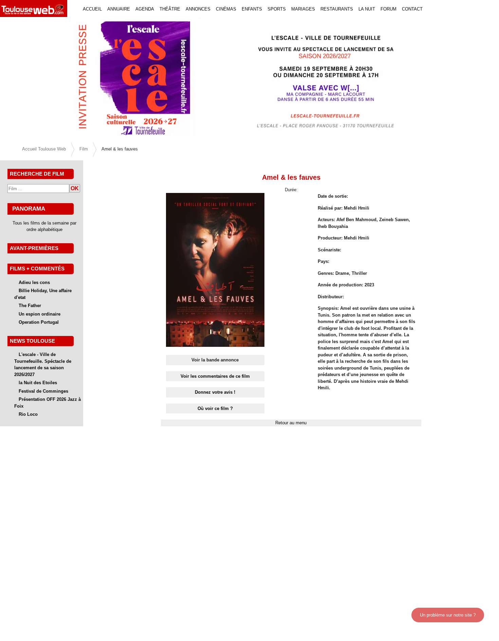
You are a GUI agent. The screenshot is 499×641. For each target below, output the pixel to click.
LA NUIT (366, 9)
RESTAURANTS (336, 9)
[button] (37, 77)
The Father (30, 305)
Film (83, 149)
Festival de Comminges (43, 391)
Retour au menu (291, 422)
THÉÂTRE (170, 9)
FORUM (388, 9)
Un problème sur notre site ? (448, 615)
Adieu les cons (34, 282)
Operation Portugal (39, 322)
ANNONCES (198, 9)
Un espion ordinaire (39, 314)
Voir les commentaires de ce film (215, 376)
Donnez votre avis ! (215, 392)
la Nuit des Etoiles (38, 382)
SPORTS (276, 9)
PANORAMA (28, 208)
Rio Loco (28, 414)
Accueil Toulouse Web (44, 149)
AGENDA (144, 9)
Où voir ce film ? (215, 408)
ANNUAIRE (118, 9)
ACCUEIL (92, 9)
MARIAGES (303, 9)
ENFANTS (252, 9)
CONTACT (412, 9)
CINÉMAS (226, 9)
